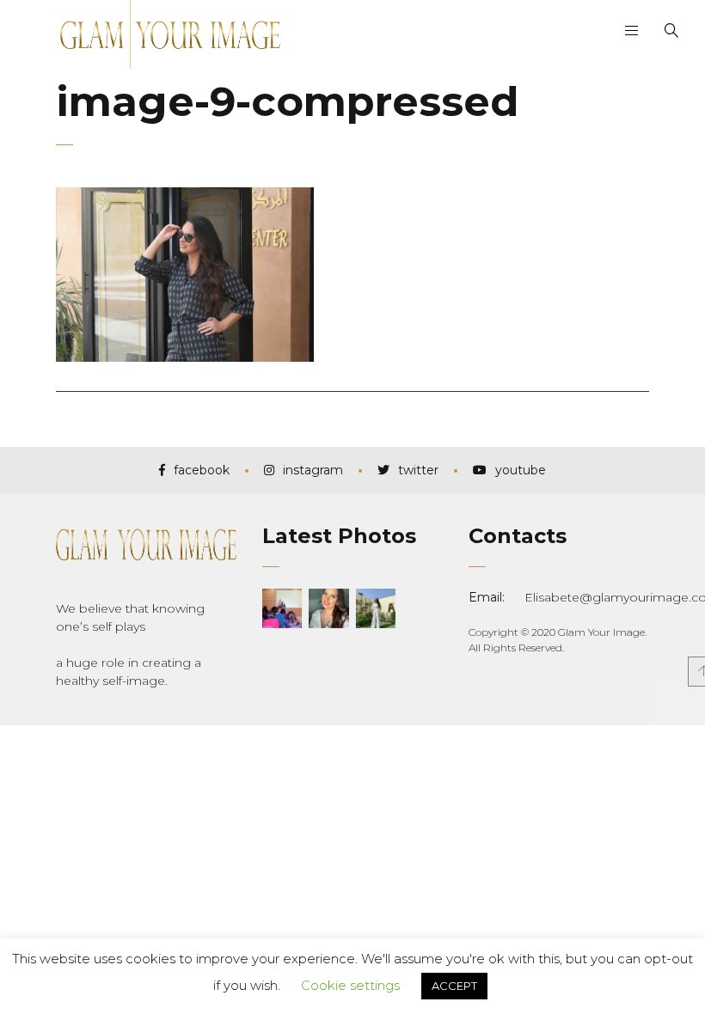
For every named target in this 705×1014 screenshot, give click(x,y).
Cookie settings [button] (350, 985)
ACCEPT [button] (454, 986)
